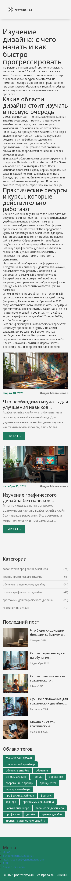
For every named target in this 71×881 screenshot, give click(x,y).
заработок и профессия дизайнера (25, 569)
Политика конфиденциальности (23, 859)
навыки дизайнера (17, 808)
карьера (11, 802)
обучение (42, 770)
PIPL (6, 863)
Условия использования (18, 855)
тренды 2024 (48, 783)
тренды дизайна (52, 814)
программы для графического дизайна (28, 600)
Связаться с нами (14, 867)
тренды (38, 776)
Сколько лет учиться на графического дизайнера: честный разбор (48, 678)
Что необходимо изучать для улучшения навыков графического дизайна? (35, 404)
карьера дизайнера (18, 789)
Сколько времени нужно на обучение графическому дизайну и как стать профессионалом (48, 655)
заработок (56, 776)
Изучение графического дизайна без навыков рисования (30, 497)
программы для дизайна (38, 802)
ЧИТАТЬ (14, 436)
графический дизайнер (20, 764)
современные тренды (19, 783)
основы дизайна (16, 776)
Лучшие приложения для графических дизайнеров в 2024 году (49, 701)
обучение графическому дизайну (24, 584)
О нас (6, 852)
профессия (13, 814)
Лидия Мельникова (54, 393)
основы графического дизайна (22, 592)
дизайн (30, 814)
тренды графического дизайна (22, 576)
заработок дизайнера (50, 808)
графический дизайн (16, 608)
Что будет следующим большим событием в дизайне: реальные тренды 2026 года (47, 632)
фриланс (46, 795)
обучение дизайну (17, 770)
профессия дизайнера (20, 795)
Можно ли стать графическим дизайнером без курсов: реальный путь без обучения (48, 724)
